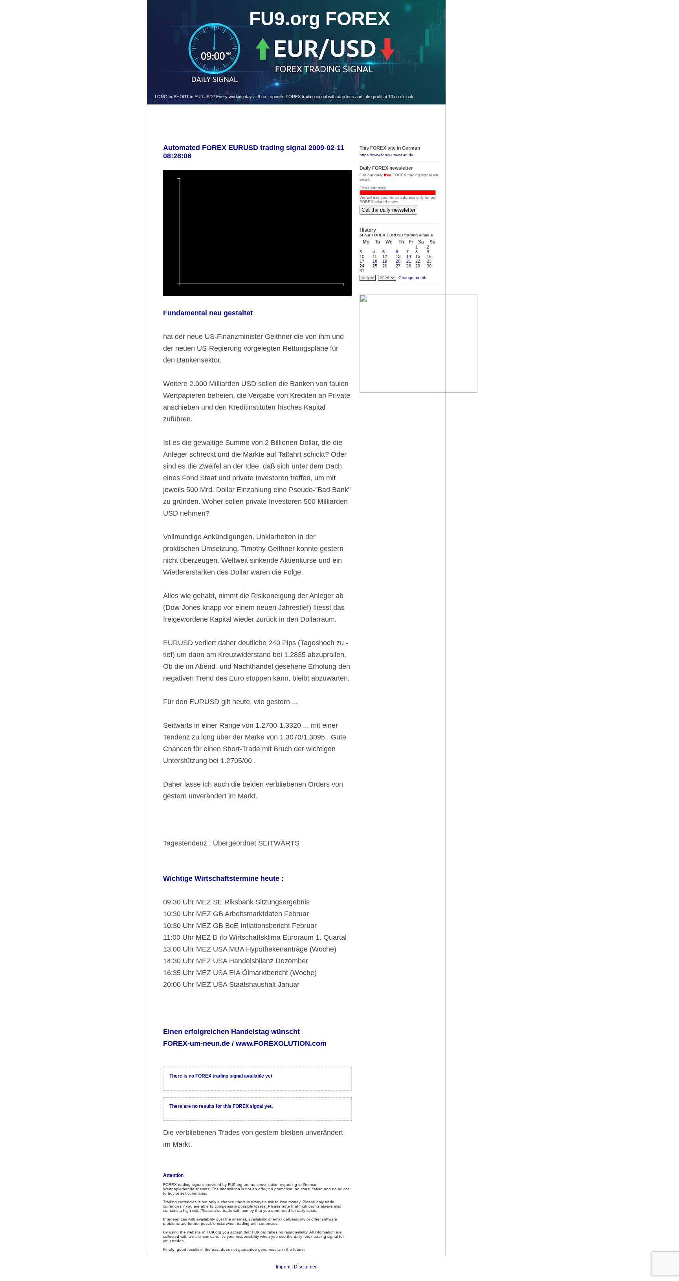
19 (384, 261)
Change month (412, 277)
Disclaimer (305, 1267)
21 (408, 261)
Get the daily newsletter (388, 210)
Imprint (283, 1267)
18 (375, 261)
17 (362, 261)
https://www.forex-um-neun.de (386, 155)
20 (398, 261)
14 (408, 256)
